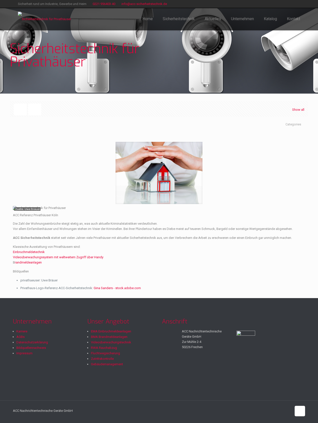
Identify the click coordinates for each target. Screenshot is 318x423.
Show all (298, 109)
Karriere (21, 331)
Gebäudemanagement (107, 364)
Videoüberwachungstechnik (111, 342)
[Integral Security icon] (297, 4)
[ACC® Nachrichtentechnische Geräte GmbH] (44, 19)
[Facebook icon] (292, 4)
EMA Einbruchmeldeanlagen (111, 331)
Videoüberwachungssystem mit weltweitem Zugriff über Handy (58, 257)
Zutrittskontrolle (102, 359)
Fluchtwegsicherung (105, 353)
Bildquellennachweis (31, 348)
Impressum (24, 353)
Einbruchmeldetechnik (29, 252)
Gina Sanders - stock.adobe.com (117, 288)
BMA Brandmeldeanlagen (109, 337)
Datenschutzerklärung (32, 342)
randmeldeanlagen (28, 262)
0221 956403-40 (104, 4)
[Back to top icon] (300, 411)
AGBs (20, 337)
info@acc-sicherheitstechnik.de (144, 4)
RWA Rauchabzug (104, 348)
